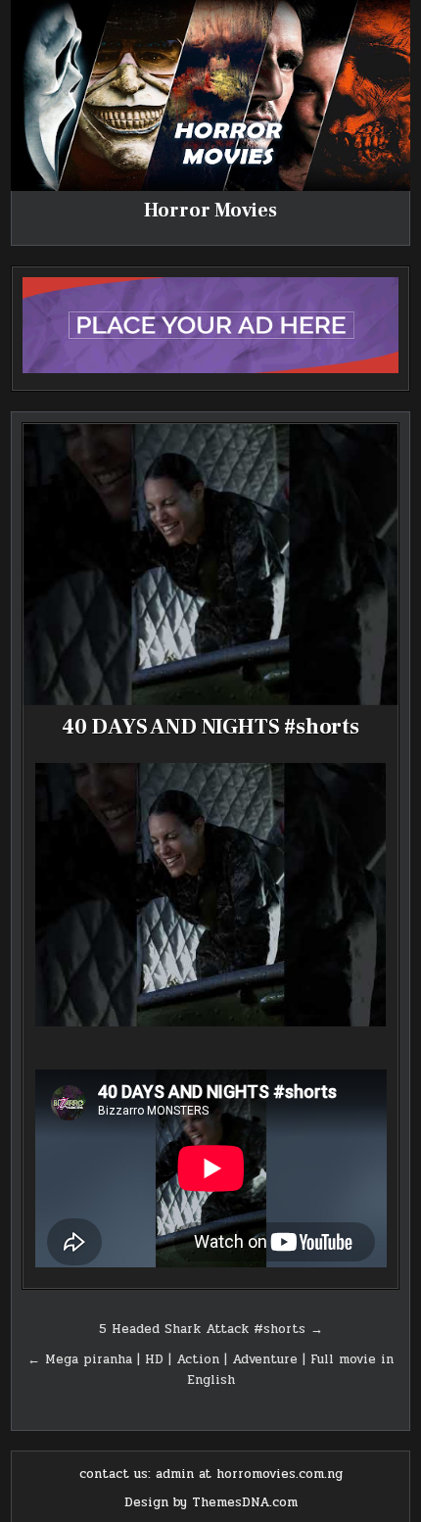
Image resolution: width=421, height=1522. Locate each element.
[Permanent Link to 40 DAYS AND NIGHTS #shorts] (210, 564)
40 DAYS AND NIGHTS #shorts (210, 726)
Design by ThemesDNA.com (211, 1502)
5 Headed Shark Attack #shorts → (211, 1329)
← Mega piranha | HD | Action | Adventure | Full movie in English (210, 1370)
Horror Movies (210, 210)
